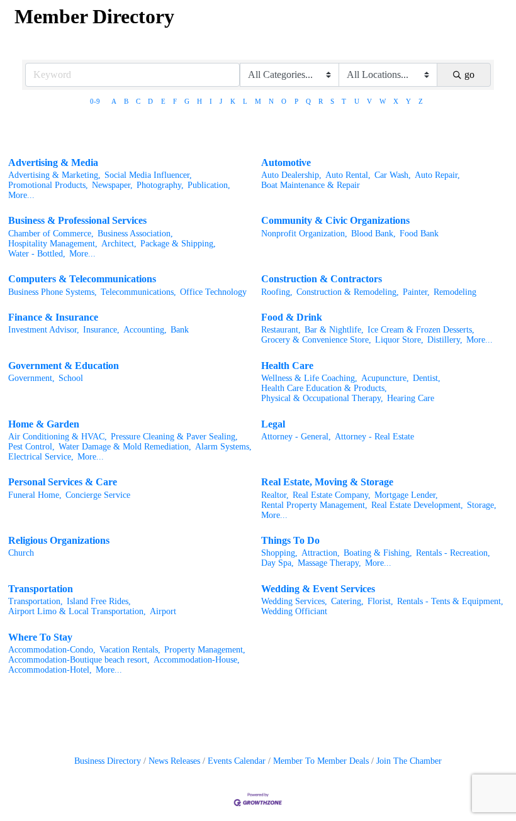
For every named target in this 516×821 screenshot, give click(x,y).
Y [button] (408, 101)
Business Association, (135, 233)
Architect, (119, 243)
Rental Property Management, (314, 505)
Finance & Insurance (53, 317)
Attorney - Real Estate (374, 436)
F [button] (175, 101)
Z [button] (420, 101)
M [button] (258, 101)
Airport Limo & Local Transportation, (77, 611)
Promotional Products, (48, 185)
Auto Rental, (348, 175)
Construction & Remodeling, (347, 292)
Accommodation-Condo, (52, 649)
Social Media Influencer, (148, 175)
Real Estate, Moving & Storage (327, 482)
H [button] (199, 101)
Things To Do (290, 540)
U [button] (356, 101)
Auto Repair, (437, 175)
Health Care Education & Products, (324, 388)
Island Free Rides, (99, 601)
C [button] (138, 101)
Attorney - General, (296, 436)
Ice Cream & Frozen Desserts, (420, 329)
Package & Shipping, (178, 243)
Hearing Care (410, 398)
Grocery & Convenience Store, (316, 339)
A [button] (113, 101)
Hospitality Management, (53, 243)
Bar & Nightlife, (334, 329)
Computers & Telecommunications (82, 278)
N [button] (271, 101)
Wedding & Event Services (318, 588)
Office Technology (213, 292)
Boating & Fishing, (378, 553)
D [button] (150, 101)
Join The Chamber (409, 761)
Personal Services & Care (62, 482)
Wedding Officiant (294, 611)
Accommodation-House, (197, 659)
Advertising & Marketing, (54, 175)
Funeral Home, (35, 495)
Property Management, (204, 649)
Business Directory (107, 761)
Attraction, (320, 553)
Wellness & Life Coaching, (309, 378)
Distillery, (445, 339)
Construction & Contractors (321, 278)
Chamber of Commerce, (51, 233)
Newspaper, (112, 185)
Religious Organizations (58, 540)
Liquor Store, (399, 339)
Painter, (416, 292)
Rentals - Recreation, (453, 553)
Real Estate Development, (417, 505)
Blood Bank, (373, 233)
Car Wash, (392, 175)
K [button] (232, 101)
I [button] (211, 101)
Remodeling (455, 292)
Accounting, (145, 329)
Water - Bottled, (36, 253)
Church (21, 553)
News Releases (174, 761)
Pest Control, (31, 446)
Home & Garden (43, 424)
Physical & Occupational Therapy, (322, 398)
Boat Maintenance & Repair (310, 185)
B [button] (126, 101)
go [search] (469, 74)
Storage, (481, 505)
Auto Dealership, (291, 175)
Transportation (40, 588)
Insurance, (101, 329)
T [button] (344, 101)
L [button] (245, 101)
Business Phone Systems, (52, 292)
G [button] (186, 101)
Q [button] (308, 101)
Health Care (287, 365)
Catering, (347, 601)
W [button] (382, 101)
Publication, (209, 185)
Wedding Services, (294, 601)
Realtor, (275, 495)
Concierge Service (97, 495)
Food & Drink (291, 317)
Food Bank (419, 233)
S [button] (332, 101)
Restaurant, (281, 329)
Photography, (160, 185)
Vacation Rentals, (129, 649)
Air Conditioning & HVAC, (57, 436)
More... (21, 195)
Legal (273, 424)
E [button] (163, 101)
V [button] (369, 101)
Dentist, (426, 378)
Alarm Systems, (223, 446)
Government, (31, 378)
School (71, 378)
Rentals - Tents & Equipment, (450, 601)
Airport (163, 611)
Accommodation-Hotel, (50, 670)
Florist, (380, 601)
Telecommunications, (138, 292)
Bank (180, 329)
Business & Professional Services (77, 220)
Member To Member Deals (321, 761)
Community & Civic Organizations (335, 220)
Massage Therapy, (329, 563)
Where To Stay (40, 637)
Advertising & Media (53, 162)
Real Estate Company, (332, 495)
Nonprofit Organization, (304, 233)
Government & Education (63, 365)
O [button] (283, 101)
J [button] (221, 101)
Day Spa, (277, 563)
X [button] (395, 101)
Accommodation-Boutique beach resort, (79, 659)
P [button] (296, 101)
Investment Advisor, (43, 329)
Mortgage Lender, (406, 495)
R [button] (320, 101)
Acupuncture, (385, 378)
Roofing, (277, 292)
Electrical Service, (41, 456)
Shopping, (279, 553)
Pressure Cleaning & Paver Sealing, (174, 436)
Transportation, (35, 601)
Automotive (286, 162)
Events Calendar (237, 761)
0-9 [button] (95, 101)
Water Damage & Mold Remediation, (125, 446)
